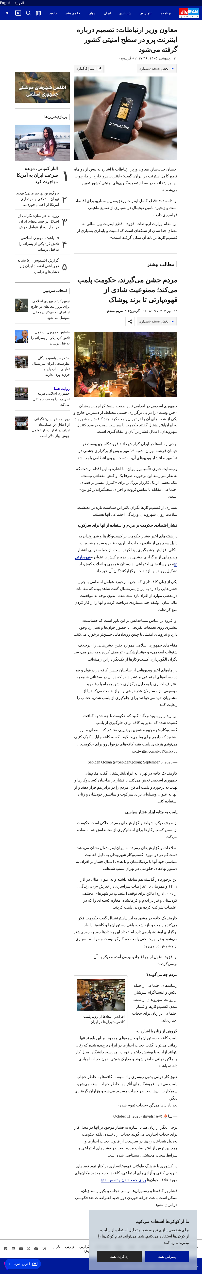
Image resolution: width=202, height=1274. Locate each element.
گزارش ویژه (84, 1249)
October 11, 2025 (126, 1116)
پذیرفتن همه (167, 1256)
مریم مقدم (115, 311)
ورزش (69, 1246)
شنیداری (125, 13)
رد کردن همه (119, 1256)
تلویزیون (145, 13)
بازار (57, 1246)
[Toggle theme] (7, 13)
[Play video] (18, 13)
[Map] (38, 13)
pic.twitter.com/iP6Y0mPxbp (154, 751)
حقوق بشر (72, 13)
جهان (92, 13)
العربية (19, 3)
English (5, 3)
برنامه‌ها (165, 13)
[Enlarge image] (126, 364)
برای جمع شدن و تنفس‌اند (125, 1180)
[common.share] (130, 321)
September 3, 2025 (157, 762)
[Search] (29, 13)
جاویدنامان (49, 13)
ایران (107, 13)
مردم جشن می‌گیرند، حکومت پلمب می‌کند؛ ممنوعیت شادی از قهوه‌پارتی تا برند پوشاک (127, 290)
